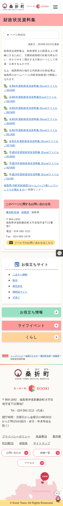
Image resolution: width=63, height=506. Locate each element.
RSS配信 (8, 443)
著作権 (56, 436)
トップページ (16, 356)
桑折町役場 (45, 356)
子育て (16, 297)
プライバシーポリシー (16, 436)
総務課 (56, 356)
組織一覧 (45, 452)
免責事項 (41, 436)
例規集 (23, 443)
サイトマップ (41, 443)
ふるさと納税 (20, 274)
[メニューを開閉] (55, 7)
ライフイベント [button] (31, 325)
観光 (15, 280)
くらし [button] (31, 337)
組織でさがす (31, 356)
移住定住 (17, 286)
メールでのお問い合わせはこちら (34, 242)
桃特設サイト (20, 291)
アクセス (29, 462)
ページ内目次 (18, 34)
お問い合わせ (13, 452)
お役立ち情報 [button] (31, 312)
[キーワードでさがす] (59, 253)
